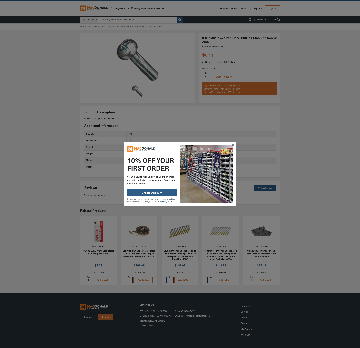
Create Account (152, 192)
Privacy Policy (166, 201)
